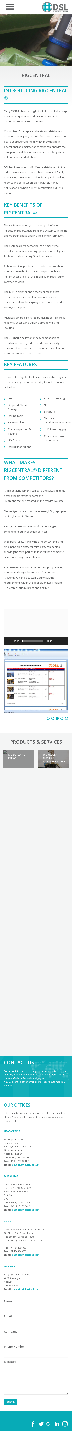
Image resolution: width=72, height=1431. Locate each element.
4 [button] (61, 698)
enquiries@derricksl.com (25, 1144)
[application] (36, 627)
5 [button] (66, 698)
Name (8, 1281)
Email (8, 1296)
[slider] (32, 641)
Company (10, 1311)
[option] (18, 738)
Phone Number (14, 1326)
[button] (36, 627)
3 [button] (57, 698)
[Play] (9, 641)
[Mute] (56, 641)
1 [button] (48, 698)
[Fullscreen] (63, 641)
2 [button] (52, 698)
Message (10, 1342)
